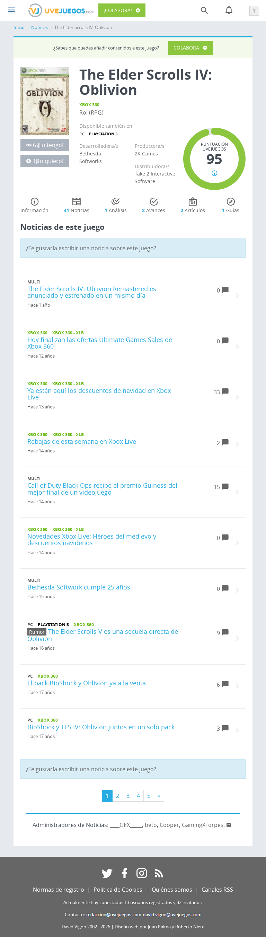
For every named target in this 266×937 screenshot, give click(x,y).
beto (151, 825)
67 (36, 145)
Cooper (169, 825)
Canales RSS (217, 889)
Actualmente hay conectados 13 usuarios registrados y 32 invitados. (133, 903)
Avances (153, 210)
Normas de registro (58, 889)
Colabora (186, 47)
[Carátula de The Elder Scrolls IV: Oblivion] (44, 101)
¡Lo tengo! (50, 145)
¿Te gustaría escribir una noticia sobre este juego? (91, 248)
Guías (230, 210)
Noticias (39, 27)
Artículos (192, 210)
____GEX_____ (126, 825)
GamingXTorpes (202, 825)
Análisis (116, 210)
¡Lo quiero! (49, 161)
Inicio (19, 27)
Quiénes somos (172, 889)
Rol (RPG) (91, 112)
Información (34, 210)
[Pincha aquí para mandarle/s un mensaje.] (229, 825)
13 (36, 161)
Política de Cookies (118, 889)
